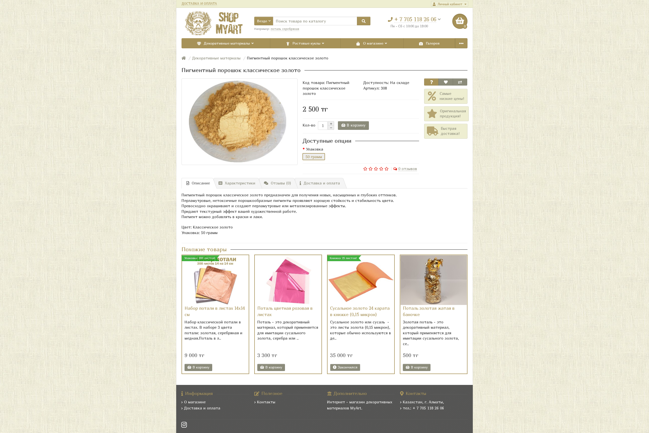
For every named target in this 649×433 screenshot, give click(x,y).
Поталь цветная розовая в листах (285, 311)
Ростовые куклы (306, 43)
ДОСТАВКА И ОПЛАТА (199, 4)
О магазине (373, 43)
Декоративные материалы (227, 43)
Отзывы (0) (281, 183)
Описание (201, 183)
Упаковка (314, 149)
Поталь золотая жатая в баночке (429, 311)
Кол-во (309, 125)
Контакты (266, 402)
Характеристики (240, 183)
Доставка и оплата (322, 183)
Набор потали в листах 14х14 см (215, 311)
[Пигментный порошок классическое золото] (240, 121)
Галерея (432, 43)
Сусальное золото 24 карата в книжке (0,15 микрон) (360, 311)
